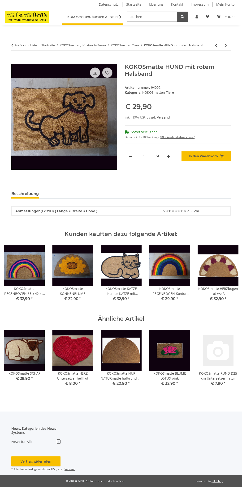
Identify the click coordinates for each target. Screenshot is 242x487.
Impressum (200, 4)
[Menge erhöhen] (168, 156)
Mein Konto (225, 4)
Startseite (133, 4)
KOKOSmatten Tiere (158, 92)
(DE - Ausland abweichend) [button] (177, 137)
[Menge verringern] (130, 156)
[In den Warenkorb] (15, 61)
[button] (197, 17)
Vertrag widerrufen (36, 461)
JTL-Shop (217, 481)
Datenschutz (109, 4)
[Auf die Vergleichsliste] (95, 72)
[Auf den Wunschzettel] (107, 72)
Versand (163, 117)
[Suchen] (182, 17)
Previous (12, 276)
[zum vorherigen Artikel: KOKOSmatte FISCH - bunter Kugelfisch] (216, 45)
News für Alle (35, 441)
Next (230, 276)
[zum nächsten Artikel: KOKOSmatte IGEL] (226, 45)
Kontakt (177, 4)
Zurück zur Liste (26, 45)
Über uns (156, 4)
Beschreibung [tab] (25, 193)
